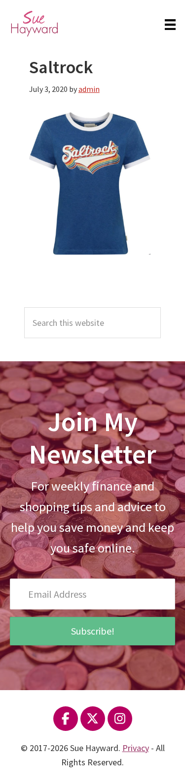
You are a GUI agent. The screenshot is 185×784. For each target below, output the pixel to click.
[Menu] (170, 23)
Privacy (135, 748)
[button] (92, 631)
